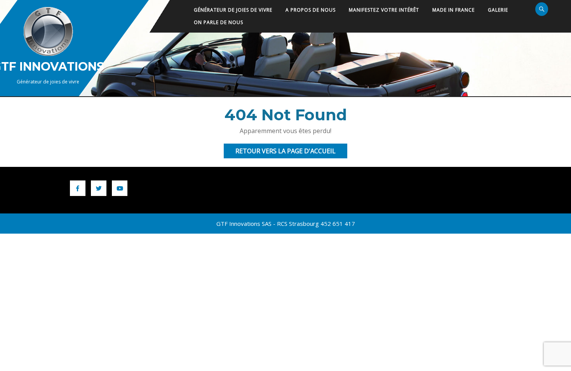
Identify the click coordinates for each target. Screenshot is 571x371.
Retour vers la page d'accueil (291, 152)
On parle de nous (218, 22)
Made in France (453, 10)
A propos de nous (311, 10)
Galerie (498, 10)
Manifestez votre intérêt (384, 10)
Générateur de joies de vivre (233, 10)
